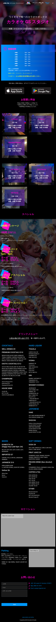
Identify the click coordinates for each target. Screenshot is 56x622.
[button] (47, 3)
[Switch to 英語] (53, 3)
